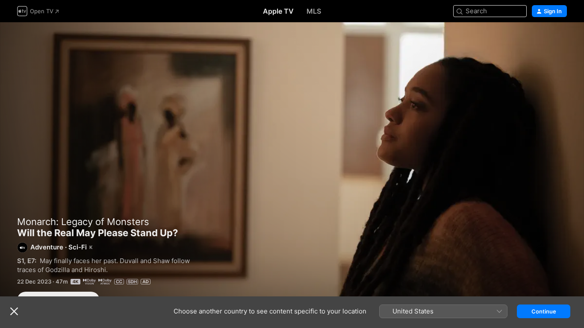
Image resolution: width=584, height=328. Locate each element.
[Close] (14, 311)
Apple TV (278, 11)
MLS (314, 11)
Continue (543, 311)
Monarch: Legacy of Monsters (83, 221)
